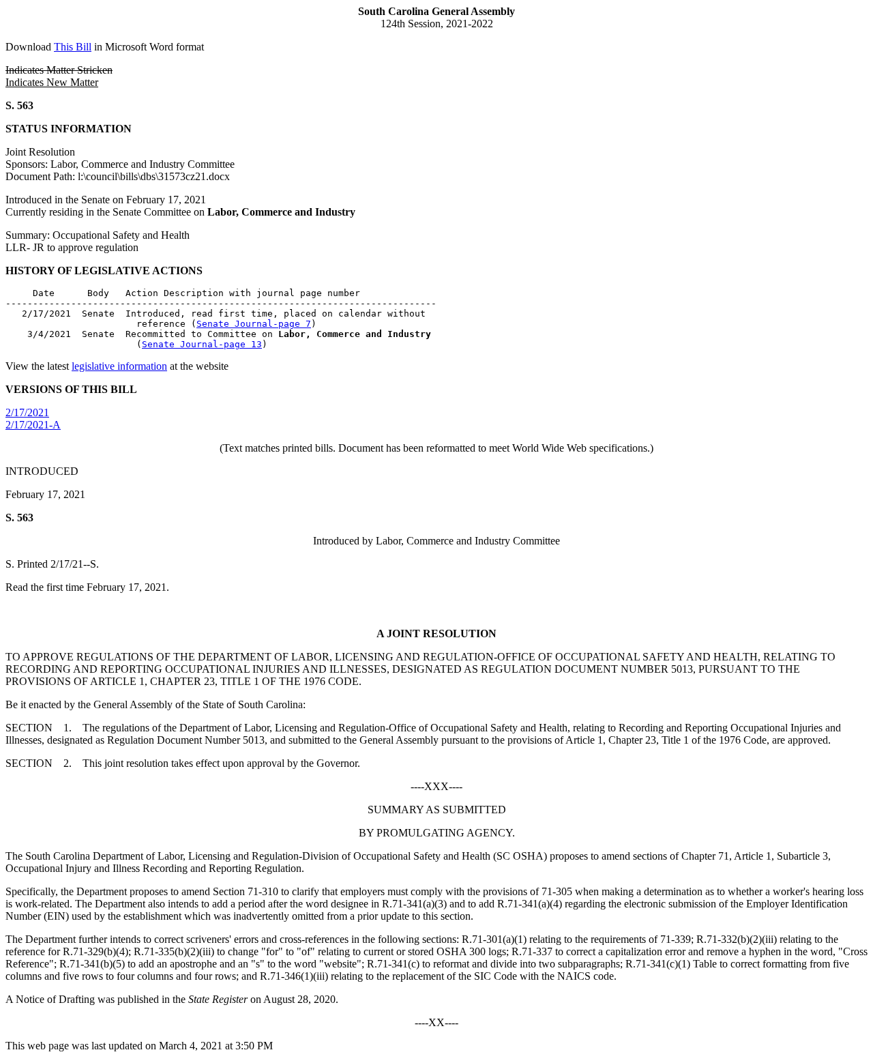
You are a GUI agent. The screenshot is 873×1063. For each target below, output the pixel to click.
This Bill (72, 47)
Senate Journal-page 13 (202, 344)
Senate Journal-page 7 (253, 324)
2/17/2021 (27, 412)
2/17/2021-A (33, 425)
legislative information (119, 366)
